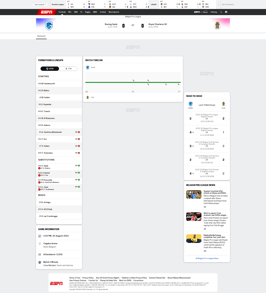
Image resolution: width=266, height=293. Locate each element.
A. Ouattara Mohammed (52, 132)
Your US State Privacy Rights (107, 278)
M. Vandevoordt (48, 84)
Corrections (138, 280)
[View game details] (207, 118)
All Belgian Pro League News (207, 258)
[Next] (218, 4)
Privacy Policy (88, 278)
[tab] (50, 69)
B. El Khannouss (48, 118)
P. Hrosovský (47, 180)
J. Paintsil (46, 173)
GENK (93, 67)
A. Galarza (46, 125)
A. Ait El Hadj (47, 209)
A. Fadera (45, 146)
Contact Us (93, 280)
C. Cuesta (46, 111)
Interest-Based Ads (157, 278)
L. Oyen (45, 187)
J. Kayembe (46, 104)
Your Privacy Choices (77, 280)
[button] (221, 12)
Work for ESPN (125, 280)
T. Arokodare (47, 153)
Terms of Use (74, 278)
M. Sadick (46, 97)
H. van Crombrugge (49, 216)
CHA (92, 97)
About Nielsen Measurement (179, 278)
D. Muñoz (45, 91)
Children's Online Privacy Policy (134, 278)
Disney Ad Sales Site (108, 280)
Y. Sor (44, 139)
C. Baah (45, 166)
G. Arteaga (46, 202)
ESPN (46, 12)
